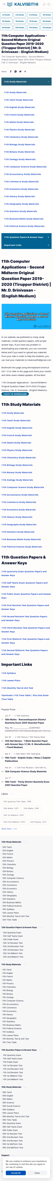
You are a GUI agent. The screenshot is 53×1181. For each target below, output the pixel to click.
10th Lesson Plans (10, 1113)
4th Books (47, 15)
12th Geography (9, 895)
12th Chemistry (9, 864)
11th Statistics (8, 1021)
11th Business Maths (11, 1025)
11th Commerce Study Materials (21, 181)
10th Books (19, 27)
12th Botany (7, 871)
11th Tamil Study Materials (18, 99)
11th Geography (9, 1018)
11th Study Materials (15, 92)
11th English (7, 973)
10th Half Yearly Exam (12, 1127)
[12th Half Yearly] (42, 767)
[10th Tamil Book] (33, 754)
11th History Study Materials (19, 196)
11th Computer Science (12, 1001)
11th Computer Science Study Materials (25, 166)
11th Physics (8, 983)
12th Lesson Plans (10, 913)
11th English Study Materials (19, 107)
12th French (7, 854)
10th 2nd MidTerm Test (12, 1147)
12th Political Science (12, 906)
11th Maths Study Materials (19, 122)
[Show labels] (9, 828)
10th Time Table (9, 1120)
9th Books (6, 27)
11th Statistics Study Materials (20, 211)
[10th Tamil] (21, 754)
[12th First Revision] (25, 767)
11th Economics (9, 1011)
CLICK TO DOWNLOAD (15, 393)
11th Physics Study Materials (19, 129)
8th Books (47, 21)
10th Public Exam (10, 1130)
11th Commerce (9, 1007)
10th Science (8, 1102)
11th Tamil (6, 970)
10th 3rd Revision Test (12, 1141)
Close (37, 1173)
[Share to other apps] (25, 71)
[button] (44, 4)
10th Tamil (7, 1092)
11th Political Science (11, 1028)
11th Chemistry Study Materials (21, 136)
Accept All (15, 1173)
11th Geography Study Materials (21, 203)
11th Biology (7, 990)
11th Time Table (9, 1042)
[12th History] (23, 737)
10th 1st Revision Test (12, 1134)
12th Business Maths (11, 902)
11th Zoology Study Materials (19, 159)
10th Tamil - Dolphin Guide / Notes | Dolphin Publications (28, 759)
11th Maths (7, 980)
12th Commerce (9, 885)
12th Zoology (8, 875)
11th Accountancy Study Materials (22, 174)
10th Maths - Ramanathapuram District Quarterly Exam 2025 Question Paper (25, 721)
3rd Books (33, 15)
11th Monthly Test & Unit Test (17, 687)
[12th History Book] (37, 737)
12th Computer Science (13, 878)
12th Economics (9, 888)
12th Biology (7, 868)
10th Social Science (11, 1106)
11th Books (33, 27)
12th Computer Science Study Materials (26, 771)
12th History (7, 892)
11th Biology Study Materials (19, 144)
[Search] (49, 4)
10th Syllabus (8, 1109)
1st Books (6, 15)
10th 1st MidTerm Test (12, 1144)
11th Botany (7, 994)
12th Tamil (7, 847)
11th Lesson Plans (10, 680)
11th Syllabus (8, 673)
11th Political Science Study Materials (24, 226)
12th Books (46, 27)
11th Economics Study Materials (21, 189)
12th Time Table (9, 920)
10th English (7, 1096)
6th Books (20, 21)
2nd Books (19, 15)
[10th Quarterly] (23, 715)
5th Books (6, 21)
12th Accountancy (10, 882)
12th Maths (7, 857)
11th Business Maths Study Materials (23, 218)
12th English (7, 850)
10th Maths (7, 1099)
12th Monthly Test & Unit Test (15, 916)
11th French (7, 976)
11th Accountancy (10, 1004)
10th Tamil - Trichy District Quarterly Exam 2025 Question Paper (27, 783)
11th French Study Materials (19, 114)
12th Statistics (8, 899)
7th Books (33, 21)
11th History (7, 1014)
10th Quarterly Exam (11, 1123)
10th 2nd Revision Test (12, 1137)
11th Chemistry (9, 987)
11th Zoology (8, 997)
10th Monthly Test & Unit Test (15, 1116)
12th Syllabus (8, 909)
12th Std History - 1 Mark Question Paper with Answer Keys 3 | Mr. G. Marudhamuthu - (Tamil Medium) (27, 744)
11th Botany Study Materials (19, 151)
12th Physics (8, 861)
